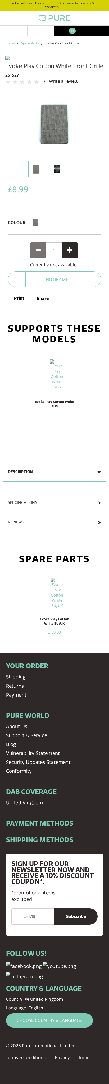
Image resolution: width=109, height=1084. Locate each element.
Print (18, 298)
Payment (16, 695)
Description (20, 471)
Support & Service (26, 735)
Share (43, 298)
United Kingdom (24, 803)
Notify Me (57, 279)
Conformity (19, 771)
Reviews (16, 522)
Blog (11, 744)
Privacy (62, 1057)
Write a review (64, 81)
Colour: (17, 222)
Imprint (86, 1057)
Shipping (16, 677)
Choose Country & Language (49, 1020)
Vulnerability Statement (33, 753)
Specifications (22, 502)
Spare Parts (30, 43)
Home (10, 43)
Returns (15, 686)
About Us (17, 726)
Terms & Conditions (26, 1057)
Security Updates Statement (38, 762)
